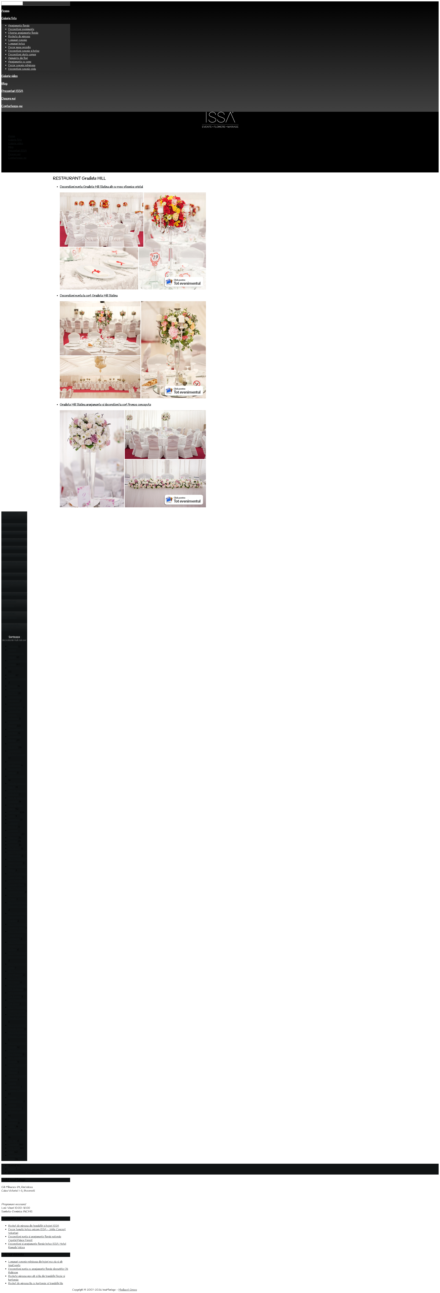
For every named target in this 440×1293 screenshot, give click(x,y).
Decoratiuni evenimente (21, 29)
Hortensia (13, 812)
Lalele (11, 816)
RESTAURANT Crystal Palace (17, 890)
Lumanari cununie (17, 40)
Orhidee (12, 841)
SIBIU (11, 1126)
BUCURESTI (16, 668)
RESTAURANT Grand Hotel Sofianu (17, 946)
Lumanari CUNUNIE (14, 832)
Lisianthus (13, 820)
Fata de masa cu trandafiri (17, 800)
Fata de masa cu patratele (17, 792)
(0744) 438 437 (10, 1201)
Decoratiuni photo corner (22, 54)
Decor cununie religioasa (21, 65)
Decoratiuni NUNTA (14, 745)
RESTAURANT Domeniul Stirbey (17, 904)
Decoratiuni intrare (14, 738)
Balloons (13, 646)
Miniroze (13, 838)
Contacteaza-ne (12, 106)
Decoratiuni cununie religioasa (14, 715)
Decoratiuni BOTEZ (14, 691)
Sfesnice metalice (13, 1121)
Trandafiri (13, 1145)
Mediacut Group (128, 1290)
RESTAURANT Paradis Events (17, 1016)
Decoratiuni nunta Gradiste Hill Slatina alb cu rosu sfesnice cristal (101, 187)
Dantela (12, 686)
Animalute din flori (18, 58)
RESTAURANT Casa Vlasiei (17, 875)
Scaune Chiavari (17, 1090)
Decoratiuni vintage (14, 771)
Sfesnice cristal (16, 1112)
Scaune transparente (15, 1099)
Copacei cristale (17, 679)
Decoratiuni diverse (14, 724)
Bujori (11, 675)
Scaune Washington (14, 1106)
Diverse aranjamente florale (23, 33)
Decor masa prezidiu (19, 47)
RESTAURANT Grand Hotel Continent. (17, 935)
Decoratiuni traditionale (14, 763)
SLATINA (14, 1130)
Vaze (11, 1152)
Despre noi (8, 99)
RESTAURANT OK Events (17, 995)
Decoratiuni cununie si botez (23, 51)
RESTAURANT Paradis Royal (17, 1027)
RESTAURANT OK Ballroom (17, 987)
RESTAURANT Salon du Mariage (17, 1068)
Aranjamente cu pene (19, 62)
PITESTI (13, 845)
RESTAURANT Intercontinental (17, 955)
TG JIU (12, 1141)
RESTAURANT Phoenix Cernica (17, 1034)
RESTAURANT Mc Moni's (17, 980)
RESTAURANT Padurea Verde (17, 1009)
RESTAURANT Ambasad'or (17, 854)
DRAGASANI (16, 776)
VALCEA (13, 1148)
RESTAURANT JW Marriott (17, 973)
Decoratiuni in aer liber (16, 731)
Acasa (5, 11)
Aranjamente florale (19, 26)
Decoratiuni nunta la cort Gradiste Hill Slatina (89, 296)
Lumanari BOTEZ (13, 825)
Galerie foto (9, 18)
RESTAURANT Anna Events (17, 861)
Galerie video (9, 76)
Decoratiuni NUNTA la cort (16, 753)
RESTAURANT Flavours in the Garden (17, 917)
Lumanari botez (16, 44)
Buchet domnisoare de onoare (16, 653)
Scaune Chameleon (14, 1085)
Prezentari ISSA (12, 91)
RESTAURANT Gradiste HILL (17, 926)
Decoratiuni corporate (14, 698)
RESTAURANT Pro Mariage (17, 1052)
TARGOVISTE (17, 1134)
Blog (4, 84)
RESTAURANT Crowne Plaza (17, 883)
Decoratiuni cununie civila (22, 69)
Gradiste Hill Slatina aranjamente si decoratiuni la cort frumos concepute (105, 405)
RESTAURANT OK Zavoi (17, 1002)
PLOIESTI (14, 848)
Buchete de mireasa (19, 36)
